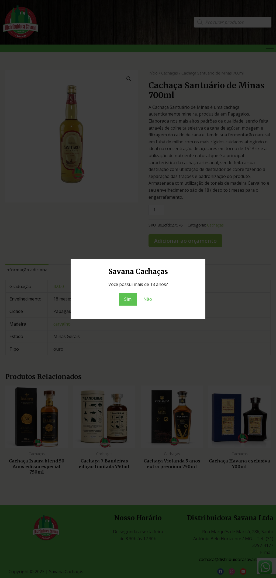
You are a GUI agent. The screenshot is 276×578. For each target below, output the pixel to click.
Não (147, 299)
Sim (128, 299)
